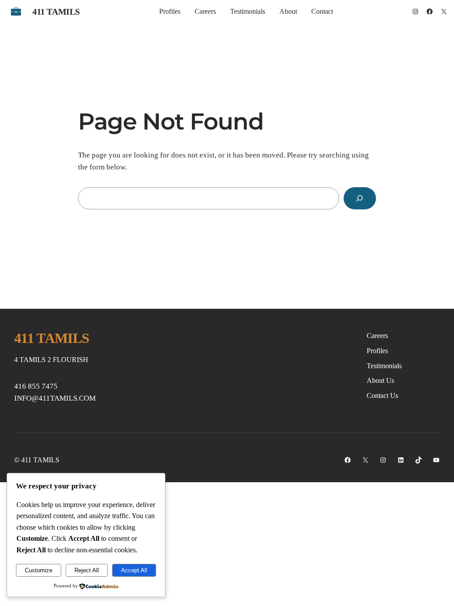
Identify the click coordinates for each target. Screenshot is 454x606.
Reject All (86, 570)
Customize (38, 570)
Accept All (134, 570)
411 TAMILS (56, 11)
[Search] (360, 198)
